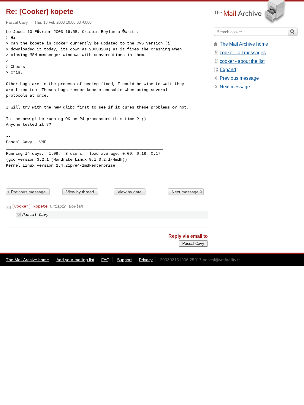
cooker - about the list (242, 61)
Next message (185, 191)
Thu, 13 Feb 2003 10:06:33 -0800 (62, 22)
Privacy (146, 259)
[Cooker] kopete (30, 206)
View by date (130, 191)
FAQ (105, 259)
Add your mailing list (75, 259)
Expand (228, 69)
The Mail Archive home (244, 44)
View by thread (80, 191)
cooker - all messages (243, 52)
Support (124, 259)
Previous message (28, 191)
